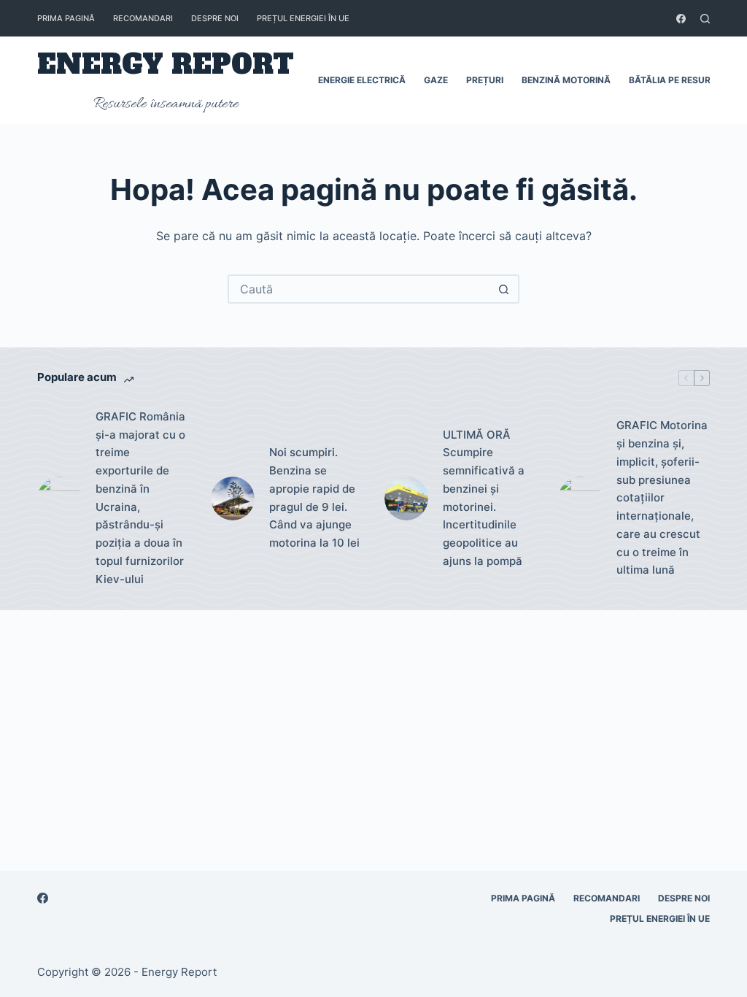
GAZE (436, 79)
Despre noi (215, 18)
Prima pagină (66, 18)
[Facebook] (681, 18)
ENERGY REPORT (165, 64)
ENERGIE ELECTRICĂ (362, 79)
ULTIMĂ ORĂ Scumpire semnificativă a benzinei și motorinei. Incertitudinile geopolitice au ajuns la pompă (484, 498)
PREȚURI (484, 79)
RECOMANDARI (143, 18)
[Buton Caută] (503, 289)
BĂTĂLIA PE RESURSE (675, 79)
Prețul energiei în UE (303, 18)
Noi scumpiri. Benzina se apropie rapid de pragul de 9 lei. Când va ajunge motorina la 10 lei (314, 497)
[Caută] (705, 18)
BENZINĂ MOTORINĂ (566, 79)
